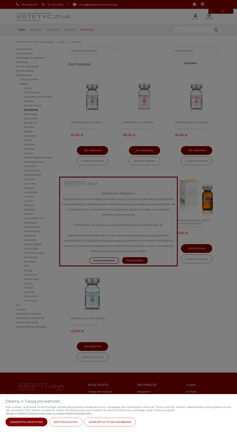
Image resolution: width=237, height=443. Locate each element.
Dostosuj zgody (66, 422)
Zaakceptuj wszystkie (26, 422)
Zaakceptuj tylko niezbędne (110, 422)
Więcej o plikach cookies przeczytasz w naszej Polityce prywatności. (49, 413)
